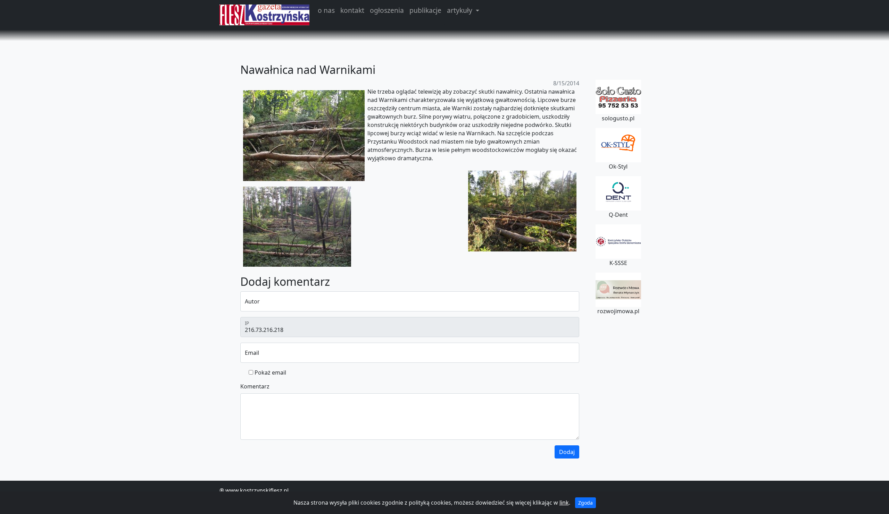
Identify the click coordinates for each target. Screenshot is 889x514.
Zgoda (585, 502)
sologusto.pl (618, 118)
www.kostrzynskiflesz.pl (257, 490)
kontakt (352, 10)
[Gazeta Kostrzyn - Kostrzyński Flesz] (264, 15)
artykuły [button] (460, 10)
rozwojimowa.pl (618, 311)
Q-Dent (618, 215)
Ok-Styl (618, 166)
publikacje (425, 10)
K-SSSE (618, 263)
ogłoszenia (387, 10)
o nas (326, 10)
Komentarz (254, 386)
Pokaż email (270, 372)
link (564, 502)
